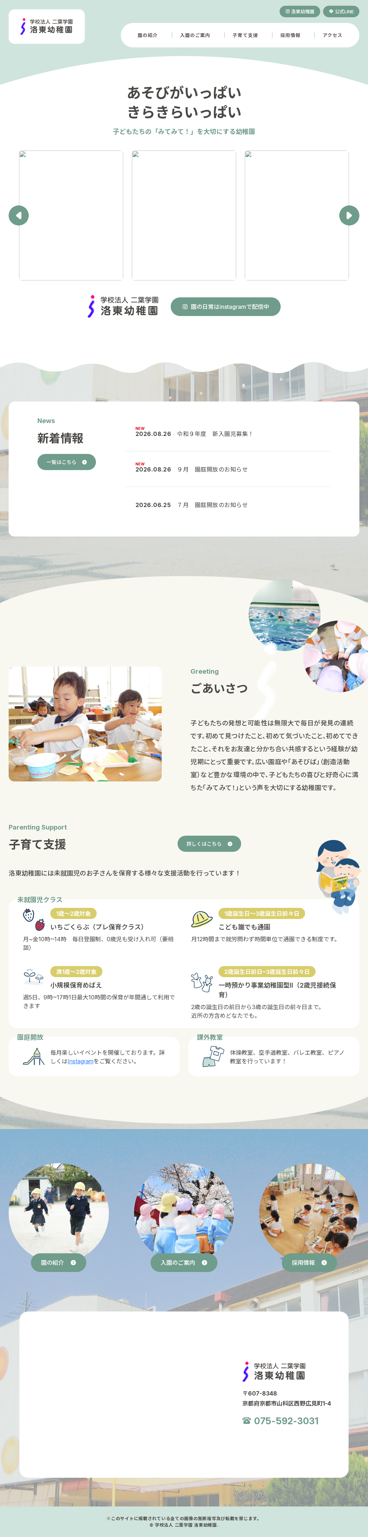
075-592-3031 (286, 1420)
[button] (349, 215)
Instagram (80, 1061)
